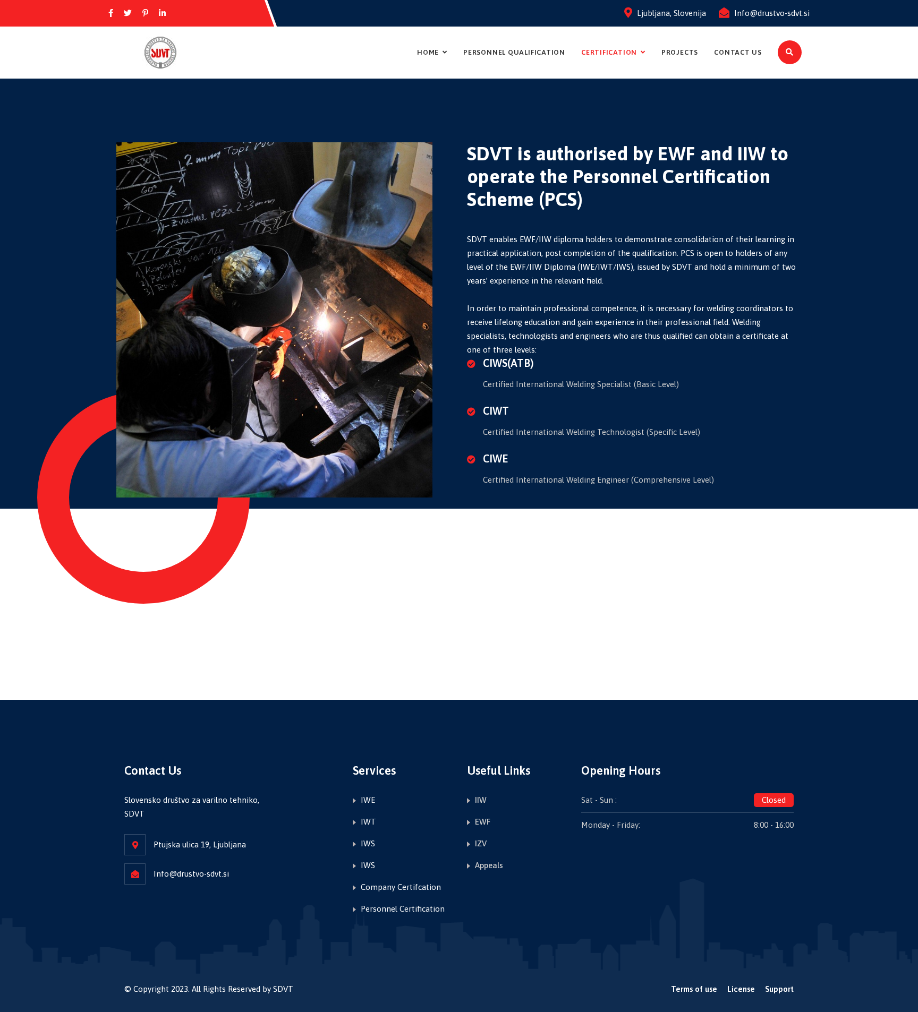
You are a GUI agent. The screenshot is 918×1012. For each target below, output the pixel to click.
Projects (679, 52)
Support (779, 988)
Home (428, 52)
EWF (482, 821)
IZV (481, 843)
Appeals (489, 865)
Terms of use (694, 988)
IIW (481, 799)
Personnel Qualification (514, 52)
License (741, 988)
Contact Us (738, 52)
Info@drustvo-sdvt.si (772, 13)
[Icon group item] (110, 13)
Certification (609, 52)
